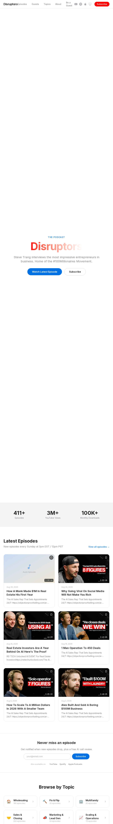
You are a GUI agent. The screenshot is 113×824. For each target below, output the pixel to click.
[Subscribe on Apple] (85, 4)
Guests (35, 4)
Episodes (22, 4)
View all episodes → (98, 547)
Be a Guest (69, 4)
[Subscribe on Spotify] (80, 4)
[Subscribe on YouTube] (75, 4)
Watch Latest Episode (44, 271)
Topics (47, 4)
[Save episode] (51, 558)
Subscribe (102, 4)
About (58, 4)
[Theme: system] (90, 4)
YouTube (53, 764)
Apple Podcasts (75, 764)
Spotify (63, 764)
